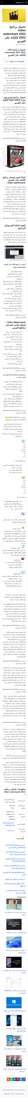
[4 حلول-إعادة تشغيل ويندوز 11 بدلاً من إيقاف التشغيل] (14, 946)
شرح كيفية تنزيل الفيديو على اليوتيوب (15, 879)
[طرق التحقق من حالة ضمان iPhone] (14, 928)
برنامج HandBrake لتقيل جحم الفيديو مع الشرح (14, 873)
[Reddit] (8, 1079)
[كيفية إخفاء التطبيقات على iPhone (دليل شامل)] (14, 1045)
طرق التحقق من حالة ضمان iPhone (16, 932)
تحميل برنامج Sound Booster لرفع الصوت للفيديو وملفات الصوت (16, 853)
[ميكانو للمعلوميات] (21, 2)
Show (6, 61)
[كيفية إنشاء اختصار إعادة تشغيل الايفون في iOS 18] (14, 967)
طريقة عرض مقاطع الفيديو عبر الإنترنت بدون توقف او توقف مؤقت (15, 867)
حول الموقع (7, 1093)
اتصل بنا (12, 1093)
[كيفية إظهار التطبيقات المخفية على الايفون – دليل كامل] (14, 1065)
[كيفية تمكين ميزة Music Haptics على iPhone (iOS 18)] (14, 1025)
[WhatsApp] (11, 1079)
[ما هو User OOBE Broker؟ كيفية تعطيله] (14, 1007)
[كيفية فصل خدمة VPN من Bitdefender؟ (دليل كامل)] (14, 987)
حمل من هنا (11, 830)
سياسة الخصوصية (19, 1093)
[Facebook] (24, 1079)
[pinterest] (17, 1079)
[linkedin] (14, 1079)
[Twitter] (20, 1079)
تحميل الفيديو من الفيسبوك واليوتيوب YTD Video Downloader (15, 860)
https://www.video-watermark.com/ (9, 824)
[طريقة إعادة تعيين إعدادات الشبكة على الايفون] (14, 908)
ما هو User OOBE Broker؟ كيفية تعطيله (15, 1011)
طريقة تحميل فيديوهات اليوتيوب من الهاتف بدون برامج (16, 891)
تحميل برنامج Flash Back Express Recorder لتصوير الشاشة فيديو (16, 846)
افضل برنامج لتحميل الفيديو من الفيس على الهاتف (15, 885)
